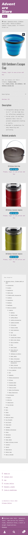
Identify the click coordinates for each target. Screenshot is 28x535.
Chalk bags (10, 292)
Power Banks (9, 439)
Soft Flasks (14, 347)
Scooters (8, 444)
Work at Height (9, 454)
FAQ (5, 480)
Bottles (13, 312)
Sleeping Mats (12, 385)
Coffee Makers (14, 317)
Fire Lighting (12, 370)
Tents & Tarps (12, 387)
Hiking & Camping (16, 23)
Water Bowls (14, 356)
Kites (7, 432)
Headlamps (9, 305)
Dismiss (4, 527)
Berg (7, 409)
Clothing (9, 297)
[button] (23, 34)
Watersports (9, 449)
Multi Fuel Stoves (15, 339)
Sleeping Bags (12, 382)
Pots (12, 344)
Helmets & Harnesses (11, 429)
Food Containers (15, 330)
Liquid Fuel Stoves (16, 337)
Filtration (13, 325)
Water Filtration (15, 358)
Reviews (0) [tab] (6, 99)
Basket (22, 531)
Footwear (8, 427)
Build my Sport (9, 417)
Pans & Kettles (14, 342)
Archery (9, 287)
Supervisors (10, 402)
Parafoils (8, 437)
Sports (7, 447)
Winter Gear (9, 452)
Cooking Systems (15, 322)
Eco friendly (9, 419)
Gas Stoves (13, 335)
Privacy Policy (9, 483)
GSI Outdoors (18, 83)
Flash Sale (8, 424)
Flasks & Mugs (12, 25)
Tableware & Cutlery (16, 353)
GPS (10, 372)
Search (14, 532)
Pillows (11, 380)
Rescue (9, 397)
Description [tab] (6, 94)
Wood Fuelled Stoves (16, 367)
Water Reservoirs (13, 392)
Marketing (8, 434)
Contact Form (8, 477)
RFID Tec (9, 400)
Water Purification (14, 390)
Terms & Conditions (10, 490)
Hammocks (11, 375)
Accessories (10, 285)
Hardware (9, 302)
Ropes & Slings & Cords (12, 442)
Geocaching (10, 300)
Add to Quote (14, 169)
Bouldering (10, 290)
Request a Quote (9, 486)
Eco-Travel (8, 422)
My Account (4, 532)
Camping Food (14, 315)
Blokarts (8, 414)
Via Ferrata (10, 404)
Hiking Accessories (14, 377)
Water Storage (14, 365)
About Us (7, 473)
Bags (7, 407)
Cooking (4, 25)
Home (5, 21)
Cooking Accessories (16, 320)
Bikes (7, 412)
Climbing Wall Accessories (14, 295)
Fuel (12, 332)
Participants (10, 395)
